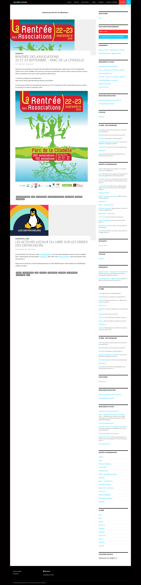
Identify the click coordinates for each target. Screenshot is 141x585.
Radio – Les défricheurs (105, 205)
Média (94, 2)
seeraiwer (79, 196)
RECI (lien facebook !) (105, 208)
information (19, 238)
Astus (100, 174)
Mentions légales (17, 571)
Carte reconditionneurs (105, 73)
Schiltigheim (69, 196)
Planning (100, 2)
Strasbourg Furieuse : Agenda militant (110, 53)
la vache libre (102, 186)
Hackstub (101, 138)
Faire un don (102, 245)
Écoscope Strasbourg (105, 179)
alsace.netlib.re (28, 272)
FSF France (102, 317)
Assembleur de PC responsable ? (108, 66)
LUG (28, 274)
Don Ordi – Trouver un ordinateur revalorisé (112, 77)
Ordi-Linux (102, 324)
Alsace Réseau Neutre (23, 196)
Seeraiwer (101, 150)
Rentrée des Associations (56, 196)
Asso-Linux (102, 305)
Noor (26, 582)
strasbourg (20, 199)
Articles (76, 2)
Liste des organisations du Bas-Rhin (109, 142)
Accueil (69, 2)
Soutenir (122, 2)
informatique (53, 272)
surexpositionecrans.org (106, 103)
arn (33, 196)
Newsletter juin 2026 (48, 574)
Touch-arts (102, 217)
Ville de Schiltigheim (104, 220)
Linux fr (101, 321)
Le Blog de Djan (103, 193)
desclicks (43, 272)
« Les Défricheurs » (46, 254)
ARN (100, 135)
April (100, 297)
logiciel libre (21, 274)
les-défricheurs (41, 196)
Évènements (19, 53)
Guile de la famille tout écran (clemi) (109, 100)
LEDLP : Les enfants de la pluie (108, 196)
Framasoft (102, 314)
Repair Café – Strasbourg (106, 213)
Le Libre (26, 238)
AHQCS (101, 169)
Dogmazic (102, 309)
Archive (101, 300)
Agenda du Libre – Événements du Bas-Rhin (112, 50)
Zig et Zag (101, 231)
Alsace (19, 272)
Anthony (30, 64)
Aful (100, 293)
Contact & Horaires (111, 2)
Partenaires (16, 573)
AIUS (100, 130)
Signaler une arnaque (105, 83)
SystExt (101, 117)
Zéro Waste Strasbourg (105, 225)
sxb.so (100, 154)
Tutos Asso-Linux (104, 87)
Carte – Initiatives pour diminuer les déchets (112, 70)
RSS (100, 18)
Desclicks (47, 571)
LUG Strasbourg (103, 147)
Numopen (102, 201)
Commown (43, 256)
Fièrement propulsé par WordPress (37, 582)
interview (62, 272)
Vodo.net (101, 328)
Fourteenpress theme (18, 582)
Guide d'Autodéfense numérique (108, 80)
